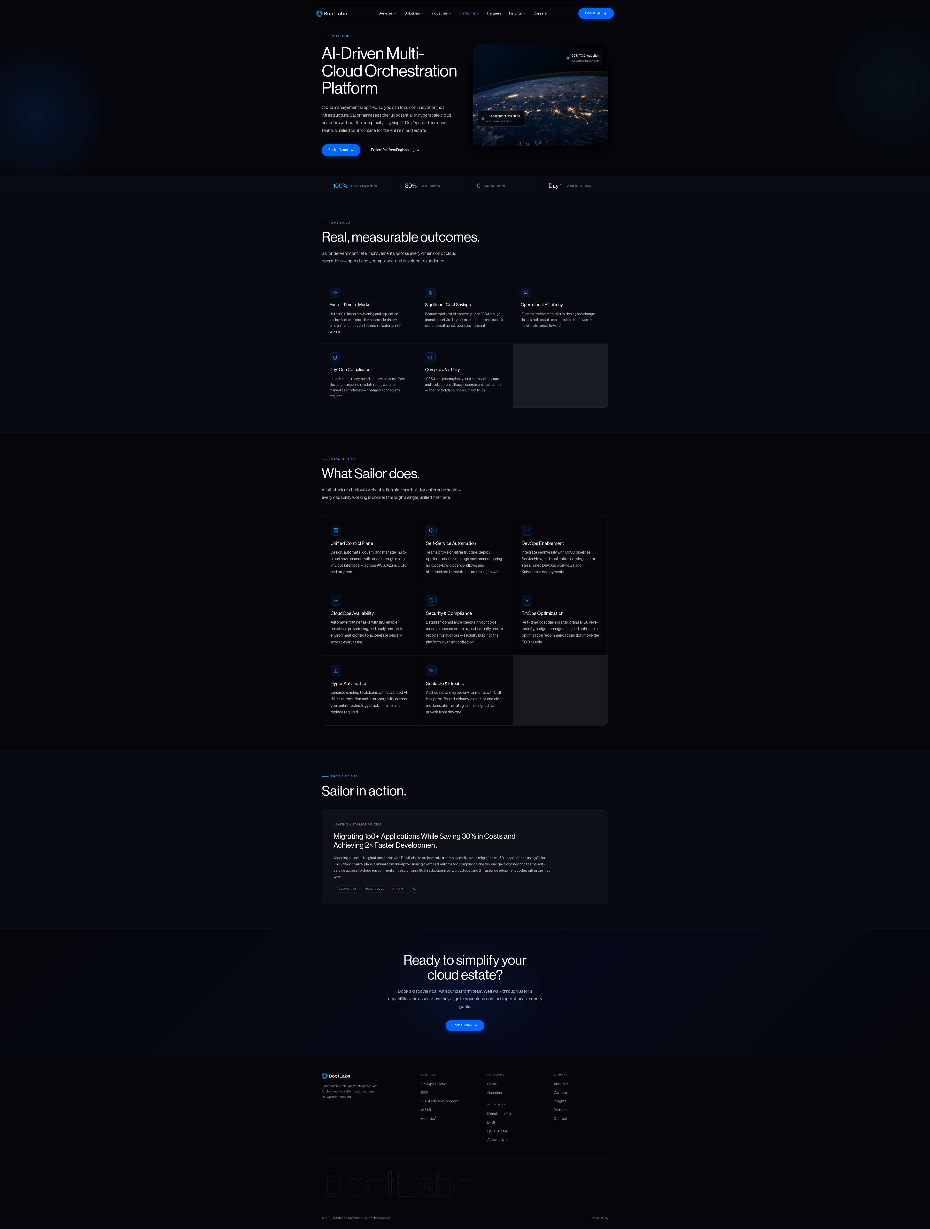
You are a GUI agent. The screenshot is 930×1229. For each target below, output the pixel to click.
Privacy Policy (598, 1217)
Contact (560, 1119)
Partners (494, 13)
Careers (540, 13)
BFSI (491, 1122)
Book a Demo (338, 150)
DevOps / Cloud (433, 1084)
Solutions (412, 13)
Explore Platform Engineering (392, 150)
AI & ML (426, 1110)
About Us (561, 1084)
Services (386, 13)
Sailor (491, 1084)
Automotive (497, 1140)
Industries (440, 13)
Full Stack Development (440, 1101)
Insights (515, 13)
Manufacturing (499, 1114)
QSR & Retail (497, 1131)
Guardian (494, 1093)
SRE (424, 1093)
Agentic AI (429, 1119)
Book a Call (593, 13)
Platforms (467, 13)
